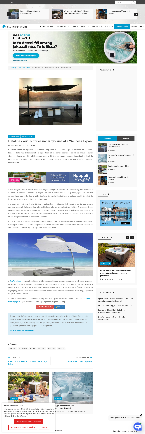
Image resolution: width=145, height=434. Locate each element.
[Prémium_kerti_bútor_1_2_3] (116, 213)
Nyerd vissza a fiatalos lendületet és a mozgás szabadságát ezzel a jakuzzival (115, 273)
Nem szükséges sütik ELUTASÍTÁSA (23, 427)
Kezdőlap (13, 67)
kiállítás (32, 348)
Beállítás (44, 427)
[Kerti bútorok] (50, 177)
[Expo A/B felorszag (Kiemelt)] (72, 47)
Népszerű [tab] (107, 139)
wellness (12, 348)
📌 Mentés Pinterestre (44, 307)
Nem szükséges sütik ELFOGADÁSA (29, 421)
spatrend (61, 348)
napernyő (41, 348)
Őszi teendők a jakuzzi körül (118, 166)
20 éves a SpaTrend (46, 26)
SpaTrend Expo (15, 281)
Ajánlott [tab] (126, 139)
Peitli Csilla (18, 146)
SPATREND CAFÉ (24, 67)
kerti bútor (23, 348)
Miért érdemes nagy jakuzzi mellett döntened (115, 306)
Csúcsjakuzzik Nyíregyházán (80, 361)
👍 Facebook (59, 307)
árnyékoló (51, 348)
